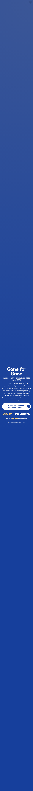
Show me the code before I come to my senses (15, 406)
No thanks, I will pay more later (16, 422)
